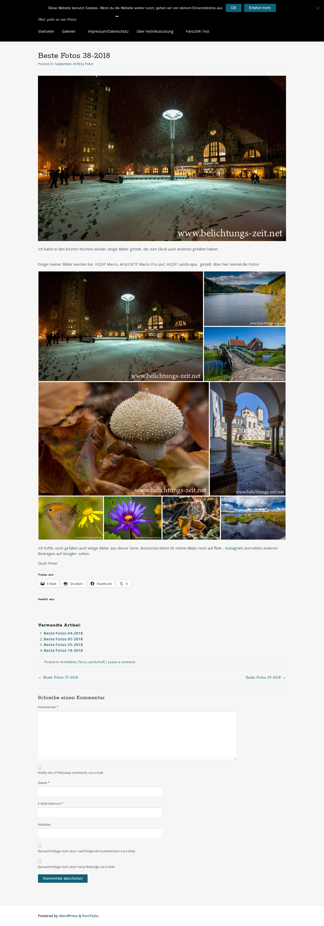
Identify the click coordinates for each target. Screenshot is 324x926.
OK (233, 8)
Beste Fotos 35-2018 (63, 644)
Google (69, 553)
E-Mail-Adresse (51, 803)
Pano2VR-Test (197, 31)
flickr (218, 547)
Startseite (46, 31)
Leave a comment (121, 662)
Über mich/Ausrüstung (155, 31)
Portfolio (90, 915)
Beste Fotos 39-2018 (266, 677)
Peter (89, 64)
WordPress (68, 915)
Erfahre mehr (260, 8)
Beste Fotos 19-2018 (63, 650)
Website (44, 824)
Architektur (68, 662)
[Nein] (317, 8)
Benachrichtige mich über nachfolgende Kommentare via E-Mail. (87, 851)
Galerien (68, 31)
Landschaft (96, 662)
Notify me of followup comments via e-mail (70, 772)
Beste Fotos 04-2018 (63, 633)
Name (44, 782)
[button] (121, 326)
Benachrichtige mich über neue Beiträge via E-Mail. (76, 866)
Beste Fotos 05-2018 (63, 638)
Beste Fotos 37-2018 (58, 677)
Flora (82, 662)
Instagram (234, 547)
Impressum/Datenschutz (108, 31)
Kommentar (48, 707)
